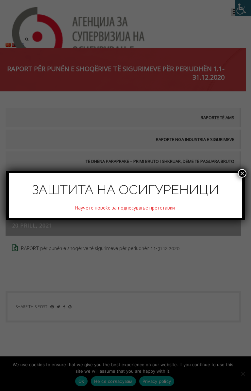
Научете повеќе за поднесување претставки (125, 208)
